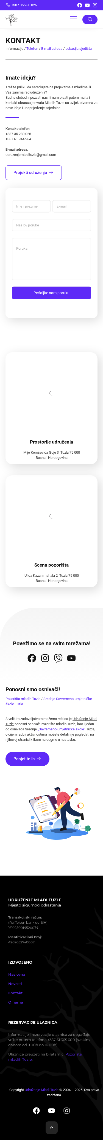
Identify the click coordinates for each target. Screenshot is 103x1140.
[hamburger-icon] (73, 19)
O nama (15, 1002)
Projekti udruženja (30, 172)
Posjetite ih (24, 758)
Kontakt (15, 993)
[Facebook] (79, 5)
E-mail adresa (51, 48)
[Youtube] (87, 5)
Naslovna (16, 974)
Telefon (32, 48)
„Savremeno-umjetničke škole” (61, 729)
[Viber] (58, 658)
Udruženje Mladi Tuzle (42, 1090)
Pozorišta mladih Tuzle (22, 699)
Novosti (15, 983)
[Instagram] (95, 5)
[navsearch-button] (90, 19)
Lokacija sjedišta (78, 48)
